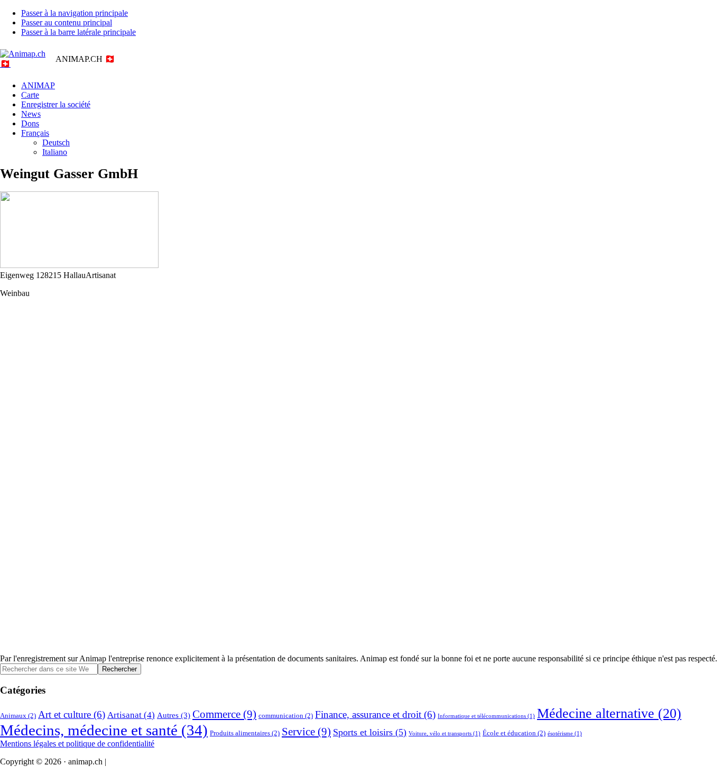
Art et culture (71, 714)
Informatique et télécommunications (486, 716)
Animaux (18, 715)
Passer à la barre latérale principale (78, 31)
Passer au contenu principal (66, 22)
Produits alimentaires (245, 733)
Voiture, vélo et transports (444, 733)
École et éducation (514, 733)
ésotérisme (565, 733)
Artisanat (131, 715)
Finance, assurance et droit (375, 714)
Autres (173, 715)
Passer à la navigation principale (74, 12)
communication (285, 715)
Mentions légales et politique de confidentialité (77, 743)
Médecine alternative (609, 713)
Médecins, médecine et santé (104, 730)
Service (306, 731)
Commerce (224, 714)
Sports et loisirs (369, 732)
